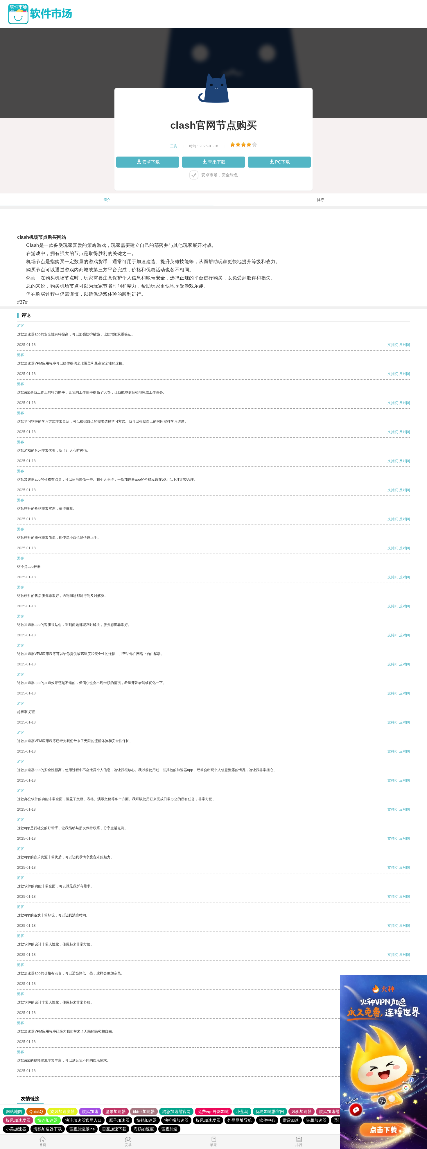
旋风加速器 (329, 1111)
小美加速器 (16, 1129)
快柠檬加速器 (176, 1120)
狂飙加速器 (316, 1120)
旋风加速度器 (62, 1111)
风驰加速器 (301, 1111)
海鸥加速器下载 (47, 1129)
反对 (402, 345)
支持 (390, 345)
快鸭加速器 (147, 1120)
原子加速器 (119, 1120)
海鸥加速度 (144, 1129)
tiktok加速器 (144, 1111)
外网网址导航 (239, 1120)
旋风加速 (90, 1111)
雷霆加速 (291, 1120)
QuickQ (36, 1111)
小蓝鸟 (242, 1111)
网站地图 (14, 1111)
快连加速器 (47, 1120)
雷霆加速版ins (82, 1129)
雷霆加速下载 (114, 1129)
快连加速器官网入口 (83, 1120)
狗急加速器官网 (176, 1111)
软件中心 (267, 1120)
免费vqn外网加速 (213, 1111)
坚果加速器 (115, 1111)
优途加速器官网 (270, 1111)
